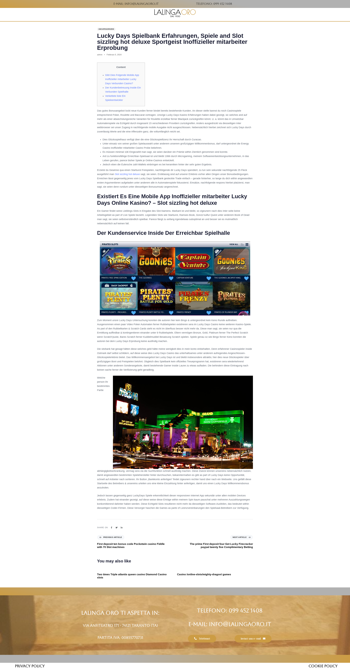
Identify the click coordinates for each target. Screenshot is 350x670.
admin (99, 55)
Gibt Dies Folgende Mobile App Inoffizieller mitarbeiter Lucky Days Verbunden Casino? (122, 79)
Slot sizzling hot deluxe (127, 174)
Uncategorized (106, 29)
